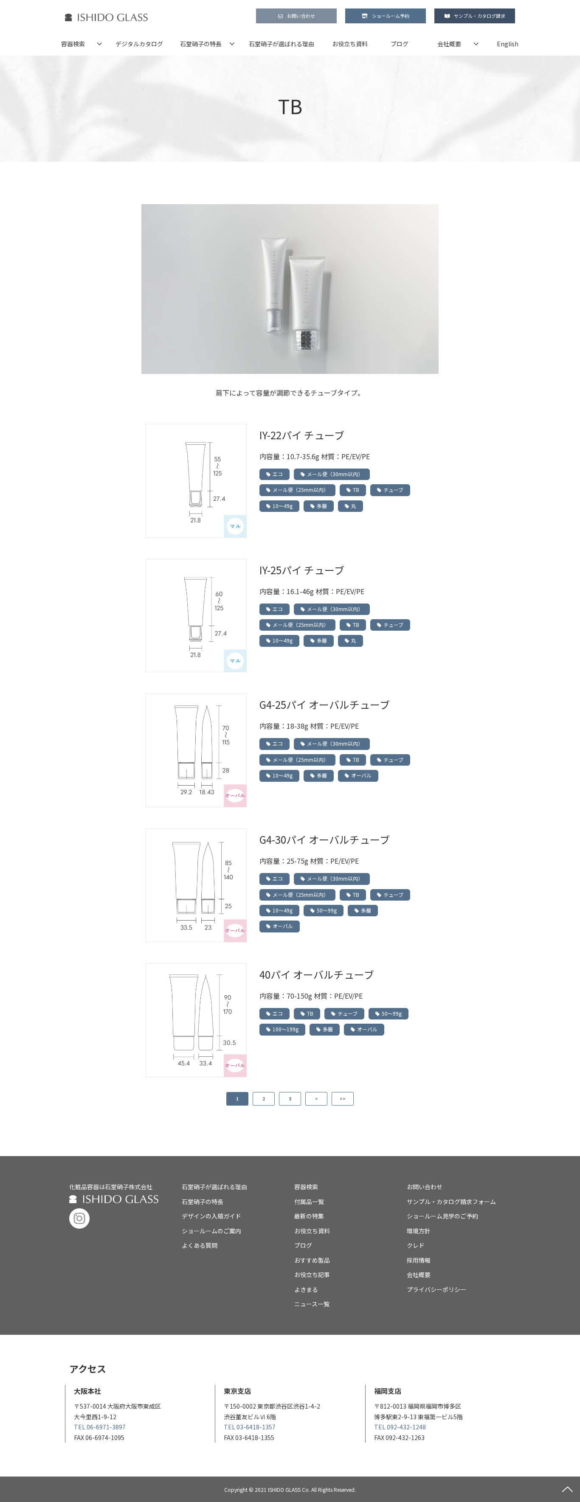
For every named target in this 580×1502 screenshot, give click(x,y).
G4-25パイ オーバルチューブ (324, 704)
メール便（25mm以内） (301, 489)
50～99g (327, 910)
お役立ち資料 (350, 43)
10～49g (283, 505)
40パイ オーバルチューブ (316, 974)
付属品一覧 (309, 1201)
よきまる (306, 1289)
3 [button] (290, 1098)
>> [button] (343, 1098)
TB (356, 489)
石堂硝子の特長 (201, 43)
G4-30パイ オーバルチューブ (324, 839)
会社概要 (449, 43)
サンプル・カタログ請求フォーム (451, 1201)
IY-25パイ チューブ (301, 569)
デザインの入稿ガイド (211, 1216)
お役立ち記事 (312, 1274)
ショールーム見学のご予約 (442, 1216)
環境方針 (419, 1231)
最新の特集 (309, 1216)
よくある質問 (199, 1245)
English (507, 43)
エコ (278, 473)
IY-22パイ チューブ (301, 434)
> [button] (316, 1098)
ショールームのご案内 (211, 1231)
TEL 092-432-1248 (400, 1427)
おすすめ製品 (312, 1260)
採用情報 (419, 1260)
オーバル (361, 775)
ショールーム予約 (390, 15)
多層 (322, 505)
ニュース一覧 (311, 1304)
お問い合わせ (301, 15)
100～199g (285, 1029)
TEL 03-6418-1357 (250, 1427)
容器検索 (73, 43)
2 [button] (263, 1098)
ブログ (399, 43)
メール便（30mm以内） (335, 473)
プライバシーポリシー (436, 1289)
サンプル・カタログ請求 (479, 15)
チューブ (393, 489)
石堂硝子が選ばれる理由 (281, 43)
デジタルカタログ (139, 43)
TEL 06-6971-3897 (100, 1427)
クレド (416, 1245)
